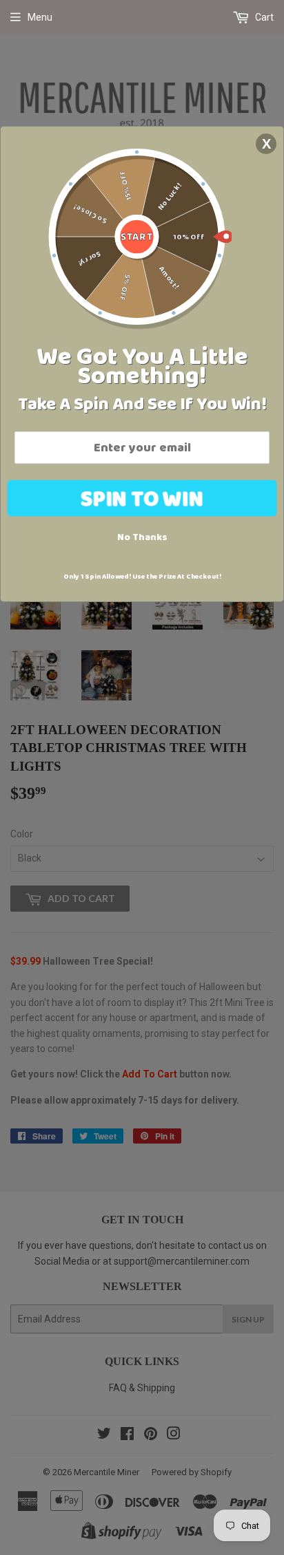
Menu (40, 17)
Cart (263, 17)
